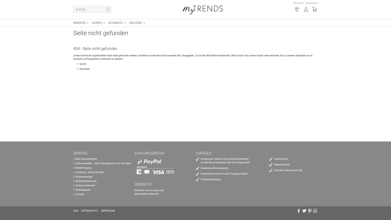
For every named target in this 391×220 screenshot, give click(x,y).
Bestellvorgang (83, 167)
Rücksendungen (84, 176)
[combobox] (92, 9)
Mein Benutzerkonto (86, 159)
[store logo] (203, 9)
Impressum (298, 3)
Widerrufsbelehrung (86, 181)
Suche (259, 55)
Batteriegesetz (83, 189)
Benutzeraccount (306, 10)
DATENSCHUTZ (89, 210)
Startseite (301, 55)
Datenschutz (312, 3)
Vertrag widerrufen (85, 185)
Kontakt (79, 194)
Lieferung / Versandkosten (89, 172)
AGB (75, 210)
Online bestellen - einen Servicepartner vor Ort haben (103, 163)
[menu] (195, 22)
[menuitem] (80, 22)
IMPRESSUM (108, 210)
